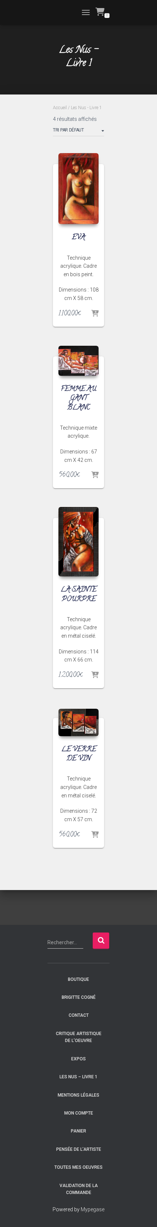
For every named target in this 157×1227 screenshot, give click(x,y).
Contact (79, 1015)
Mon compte (78, 1113)
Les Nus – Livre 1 (78, 1076)
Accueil (60, 107)
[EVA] (78, 189)
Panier (78, 1131)
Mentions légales (78, 1095)
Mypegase (92, 1209)
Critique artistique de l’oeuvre (79, 1037)
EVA (78, 238)
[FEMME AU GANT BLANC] (78, 361)
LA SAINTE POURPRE (78, 594)
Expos (78, 1058)
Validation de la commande (79, 1189)
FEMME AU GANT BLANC (78, 398)
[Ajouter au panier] (95, 314)
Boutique (78, 979)
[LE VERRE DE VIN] (78, 722)
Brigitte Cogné (79, 997)
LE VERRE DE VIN (78, 754)
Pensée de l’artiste (78, 1149)
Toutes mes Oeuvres (78, 1167)
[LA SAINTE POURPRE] (78, 542)
